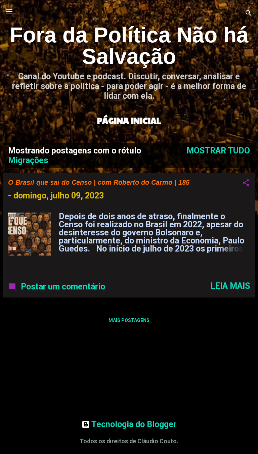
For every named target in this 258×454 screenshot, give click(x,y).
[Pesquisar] (249, 13)
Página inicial (129, 120)
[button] (246, 183)
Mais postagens (129, 320)
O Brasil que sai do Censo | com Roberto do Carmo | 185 (98, 182)
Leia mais (230, 286)
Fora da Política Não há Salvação (129, 46)
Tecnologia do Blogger (133, 424)
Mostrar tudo (218, 150)
